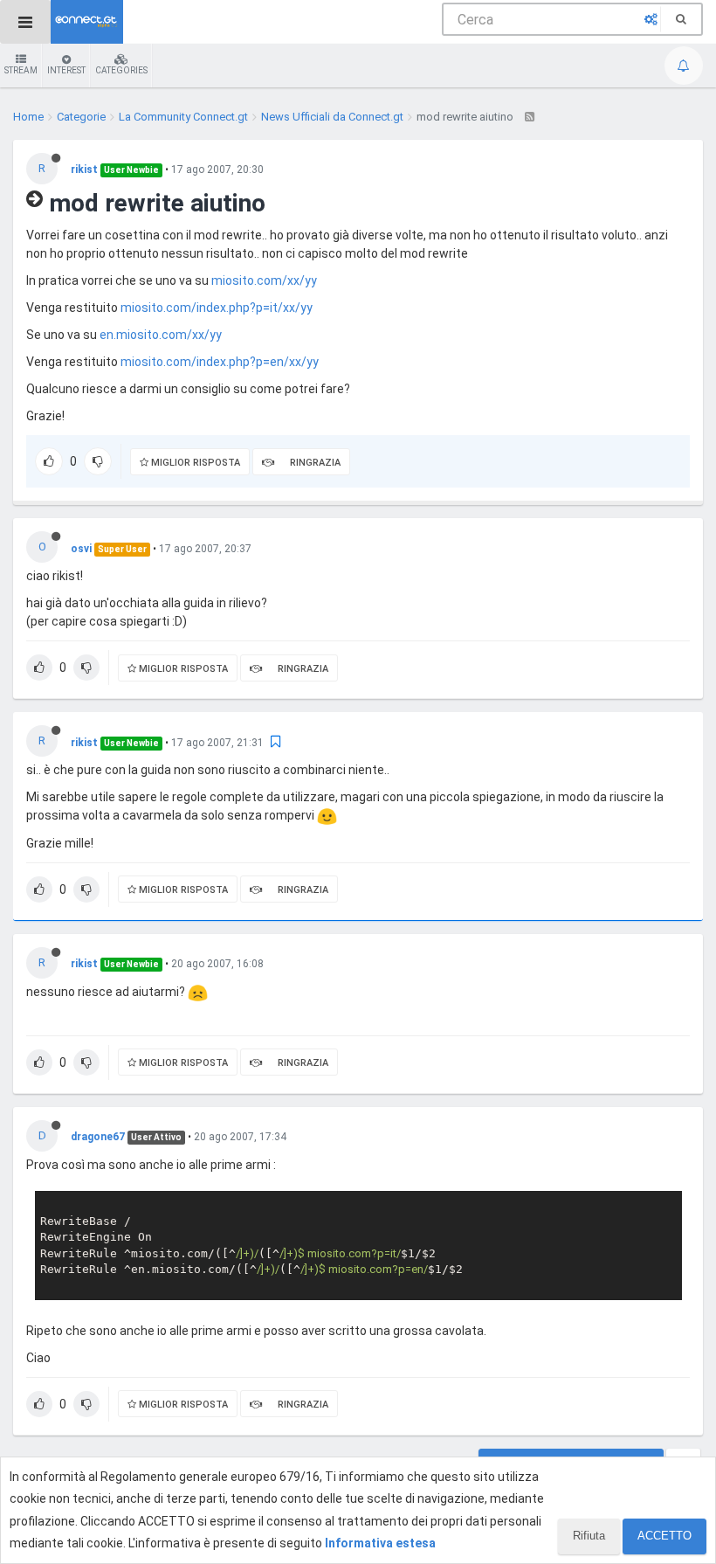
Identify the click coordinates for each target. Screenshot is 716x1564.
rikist (84, 169)
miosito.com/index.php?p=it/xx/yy (216, 308)
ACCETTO (664, 1535)
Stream (21, 70)
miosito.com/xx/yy (264, 280)
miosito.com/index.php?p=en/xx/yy (219, 362)
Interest (66, 70)
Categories (121, 70)
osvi (81, 549)
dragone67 (98, 1137)
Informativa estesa (380, 1543)
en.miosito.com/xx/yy (161, 335)
